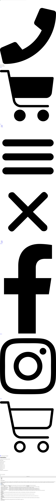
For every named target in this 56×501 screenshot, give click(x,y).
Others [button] (1, 498)
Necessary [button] (2, 483)
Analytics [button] (2, 494)
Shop (1, 240)
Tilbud (2, 125)
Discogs (2, 242)
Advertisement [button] (2, 496)
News (1, 126)
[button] (28, 184)
